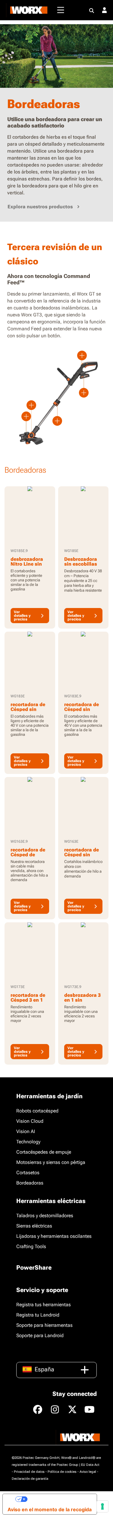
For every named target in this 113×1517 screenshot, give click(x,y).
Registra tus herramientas (43, 1304)
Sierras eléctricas (34, 1226)
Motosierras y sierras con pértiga (50, 1162)
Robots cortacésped (37, 1111)
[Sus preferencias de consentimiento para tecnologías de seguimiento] (102, 1506)
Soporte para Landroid (40, 1335)
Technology (28, 1142)
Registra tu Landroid (37, 1315)
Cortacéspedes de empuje (43, 1152)
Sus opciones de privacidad (59, 1499)
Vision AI (25, 1131)
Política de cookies (62, 1472)
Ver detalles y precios (22, 615)
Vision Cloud (29, 1121)
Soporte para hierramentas (44, 1325)
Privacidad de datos (29, 1472)
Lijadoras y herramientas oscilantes (54, 1236)
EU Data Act (90, 1465)
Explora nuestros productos (40, 207)
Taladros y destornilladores (44, 1215)
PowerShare (34, 1267)
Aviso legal (88, 1472)
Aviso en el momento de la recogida (50, 1509)
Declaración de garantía (30, 1479)
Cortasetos (27, 1172)
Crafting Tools (31, 1246)
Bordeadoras (29, 1183)
